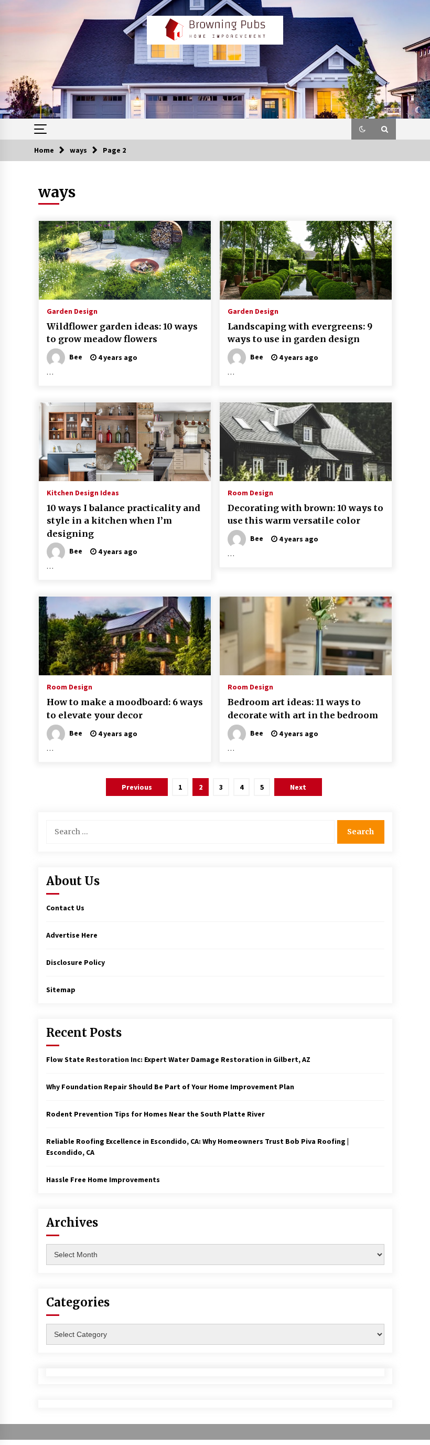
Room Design (250, 492)
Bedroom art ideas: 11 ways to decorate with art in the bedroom (303, 708)
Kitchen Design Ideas (83, 492)
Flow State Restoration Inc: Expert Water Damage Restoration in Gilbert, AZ (178, 1059)
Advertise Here (72, 935)
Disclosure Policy (75, 962)
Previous (137, 787)
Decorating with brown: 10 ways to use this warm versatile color (305, 514)
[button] (362, 129)
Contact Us (65, 907)
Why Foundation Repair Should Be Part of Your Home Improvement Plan (170, 1086)
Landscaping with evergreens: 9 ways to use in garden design (300, 333)
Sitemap (61, 989)
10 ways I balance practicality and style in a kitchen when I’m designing (123, 521)
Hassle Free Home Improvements (103, 1179)
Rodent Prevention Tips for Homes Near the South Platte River (155, 1114)
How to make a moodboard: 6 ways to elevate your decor (125, 708)
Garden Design (72, 310)
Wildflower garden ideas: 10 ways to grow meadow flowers (122, 333)
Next (298, 787)
